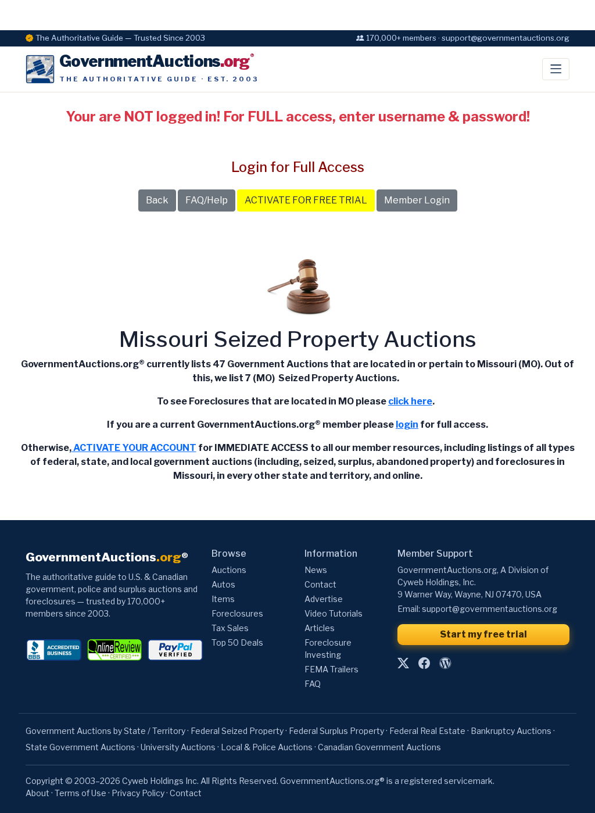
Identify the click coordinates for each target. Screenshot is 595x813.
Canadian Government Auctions (379, 747)
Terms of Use (80, 793)
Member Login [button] (417, 200)
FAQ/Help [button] (206, 200)
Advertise (323, 599)
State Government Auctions (80, 747)
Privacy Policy (138, 793)
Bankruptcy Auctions (511, 731)
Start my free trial (483, 634)
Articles (319, 628)
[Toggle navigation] (555, 69)
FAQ (312, 684)
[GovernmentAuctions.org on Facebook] (424, 663)
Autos (223, 584)
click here (410, 401)
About (37, 793)
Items (223, 599)
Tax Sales (230, 628)
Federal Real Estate (427, 731)
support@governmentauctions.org (489, 609)
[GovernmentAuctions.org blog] (445, 663)
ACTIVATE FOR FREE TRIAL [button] (306, 200)
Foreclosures (237, 613)
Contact (320, 584)
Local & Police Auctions (267, 747)
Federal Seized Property (237, 731)
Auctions (229, 570)
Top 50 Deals (237, 642)
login (407, 424)
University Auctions (178, 747)
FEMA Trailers (331, 669)
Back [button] (157, 200)
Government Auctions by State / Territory (105, 731)
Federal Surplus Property (336, 731)
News (315, 570)
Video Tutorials (333, 613)
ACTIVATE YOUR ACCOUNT (133, 447)
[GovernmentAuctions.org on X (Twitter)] (403, 663)
